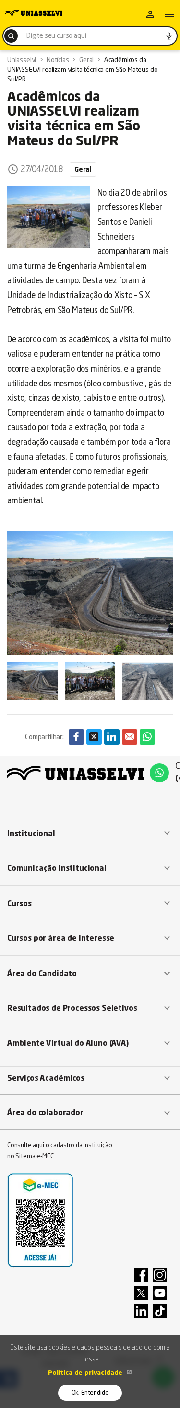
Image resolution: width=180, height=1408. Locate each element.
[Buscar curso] (11, 36)
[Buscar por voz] (169, 36)
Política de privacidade (86, 1373)
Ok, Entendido (90, 1393)
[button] (90, 834)
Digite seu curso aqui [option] (56, 36)
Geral (82, 169)
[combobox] (90, 36)
